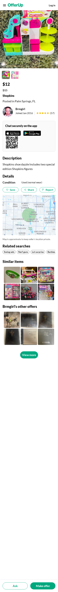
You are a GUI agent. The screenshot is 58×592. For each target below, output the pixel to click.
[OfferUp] (15, 5)
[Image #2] (15, 75)
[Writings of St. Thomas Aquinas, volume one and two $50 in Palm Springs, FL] (29, 320)
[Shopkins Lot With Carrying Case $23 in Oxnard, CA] (29, 292)
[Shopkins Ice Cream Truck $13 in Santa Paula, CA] (29, 275)
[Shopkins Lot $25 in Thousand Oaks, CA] (46, 292)
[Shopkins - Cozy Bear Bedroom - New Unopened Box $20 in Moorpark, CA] (12, 292)
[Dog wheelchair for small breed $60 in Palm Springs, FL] (12, 320)
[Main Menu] (4, 5)
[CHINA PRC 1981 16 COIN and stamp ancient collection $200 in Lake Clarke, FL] (46, 337)
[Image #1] (6, 75)
